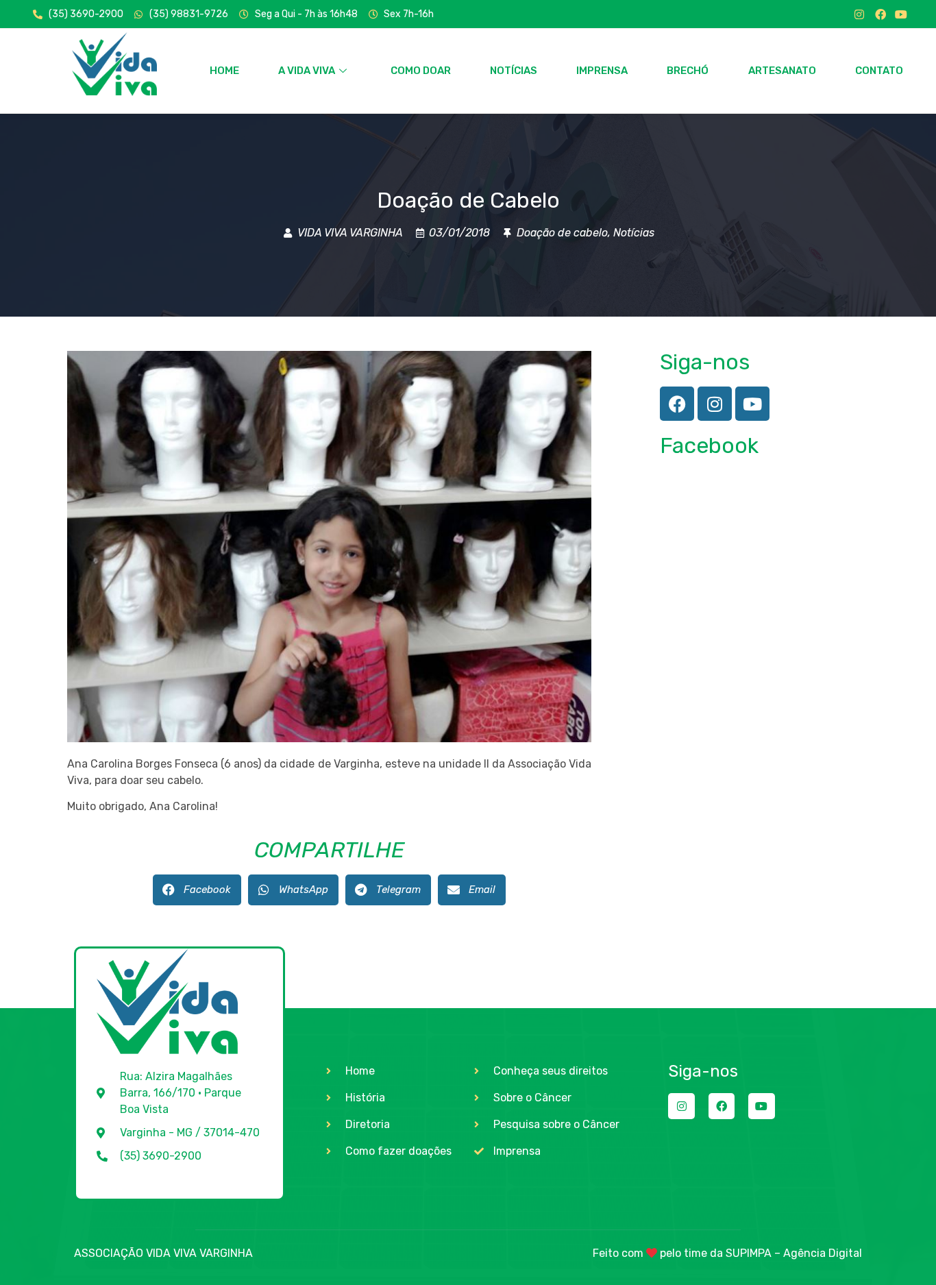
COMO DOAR (421, 70)
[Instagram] (859, 14)
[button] (197, 889)
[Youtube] (901, 14)
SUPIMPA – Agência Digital (794, 1253)
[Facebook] (880, 14)
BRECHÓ (688, 70)
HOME (224, 70)
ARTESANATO (782, 70)
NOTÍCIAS (513, 70)
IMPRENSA (602, 70)
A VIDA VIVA (306, 70)
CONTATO (879, 70)
